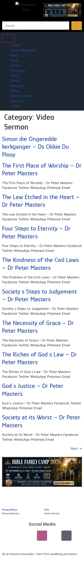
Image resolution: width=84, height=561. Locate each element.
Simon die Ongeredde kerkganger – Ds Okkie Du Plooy (35, 146)
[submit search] (76, 25)
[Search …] (35, 25)
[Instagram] (42, 536)
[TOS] (48, 501)
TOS (46, 509)
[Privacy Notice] (6, 501)
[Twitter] (30, 536)
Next (76, 448)
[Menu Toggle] (8, 38)
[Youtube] (17, 536)
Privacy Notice (9, 509)
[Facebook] (54, 536)
